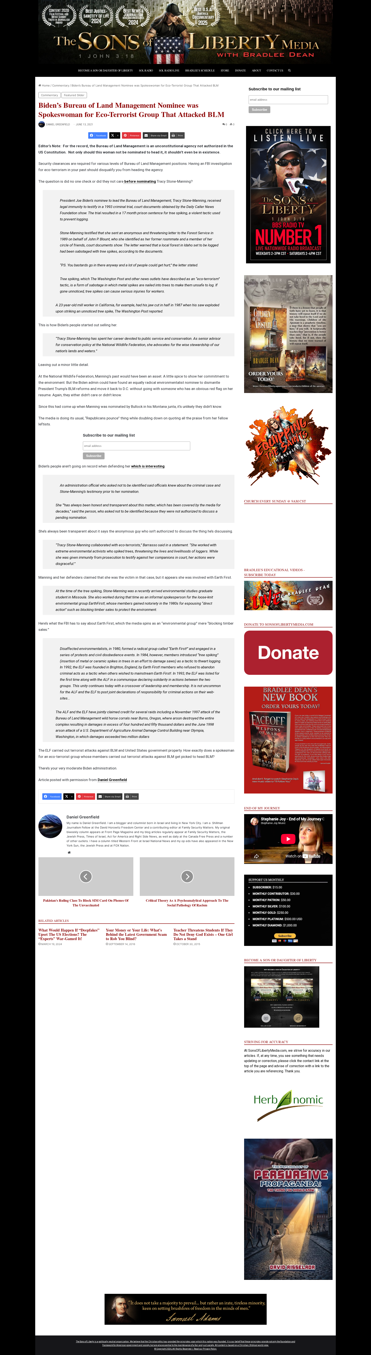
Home (45, 85)
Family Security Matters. (198, 827)
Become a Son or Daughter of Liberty (105, 70)
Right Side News (146, 836)
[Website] (69, 852)
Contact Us (275, 70)
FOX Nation (121, 845)
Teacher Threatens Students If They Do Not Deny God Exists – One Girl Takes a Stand (203, 934)
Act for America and (121, 836)
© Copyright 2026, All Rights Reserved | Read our (178, 1349)
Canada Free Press (201, 836)
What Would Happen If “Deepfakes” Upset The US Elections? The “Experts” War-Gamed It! (68, 934)
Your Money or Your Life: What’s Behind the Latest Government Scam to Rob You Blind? (136, 934)
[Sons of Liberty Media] (185, 32)
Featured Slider (74, 95)
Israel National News (156, 841)
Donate (240, 70)
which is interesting (147, 466)
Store (225, 70)
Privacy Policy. (210, 1349)
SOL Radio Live (169, 70)
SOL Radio (146, 70)
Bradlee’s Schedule (199, 70)
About (256, 70)
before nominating (139, 181)
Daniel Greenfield (58, 124)
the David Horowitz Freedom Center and (122, 827)
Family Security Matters (203, 832)
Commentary (60, 85)
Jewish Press (75, 836)
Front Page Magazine (119, 832)
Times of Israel (96, 836)
